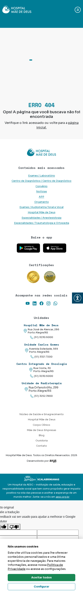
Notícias (41, 191)
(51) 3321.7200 (43, 356)
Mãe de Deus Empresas (41, 430)
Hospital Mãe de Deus (41, 212)
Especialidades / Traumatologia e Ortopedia (41, 223)
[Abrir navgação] (78, 10)
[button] (77, 298)
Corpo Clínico (41, 425)
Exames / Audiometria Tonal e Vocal (41, 207)
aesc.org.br (62, 496)
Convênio (41, 186)
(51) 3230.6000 (43, 337)
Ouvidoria (42, 440)
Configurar (41, 586)
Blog (41, 435)
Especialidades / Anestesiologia (41, 217)
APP (41, 196)
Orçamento (41, 201)
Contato (41, 445)
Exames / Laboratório (41, 175)
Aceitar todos (41, 577)
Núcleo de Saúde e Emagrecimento (41, 414)
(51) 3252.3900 (43, 396)
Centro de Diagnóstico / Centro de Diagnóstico (41, 180)
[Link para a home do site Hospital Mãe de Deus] (41, 152)
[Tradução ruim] (14, 527)
